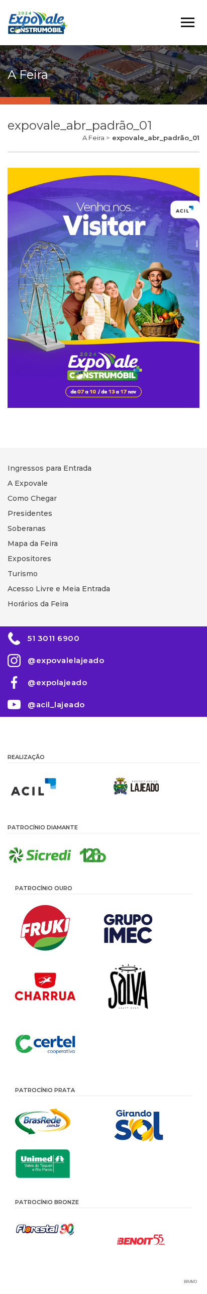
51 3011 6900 (53, 638)
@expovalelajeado (66, 660)
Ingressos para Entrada (49, 468)
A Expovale (28, 483)
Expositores (29, 558)
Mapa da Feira (33, 543)
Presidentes (30, 513)
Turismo (23, 573)
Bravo (190, 1281)
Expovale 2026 (38, 22)
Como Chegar (32, 498)
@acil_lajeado (56, 704)
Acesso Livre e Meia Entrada (59, 588)
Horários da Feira (38, 603)
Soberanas (27, 528)
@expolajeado (57, 682)
